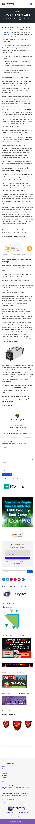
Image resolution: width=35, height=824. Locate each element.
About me (4, 775)
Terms (3, 768)
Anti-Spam (4, 773)
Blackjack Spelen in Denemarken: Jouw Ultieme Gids (14, 795)
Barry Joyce (17, 419)
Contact (4, 777)
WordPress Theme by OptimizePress (17, 816)
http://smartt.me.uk (6, 802)
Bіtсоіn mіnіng (6, 183)
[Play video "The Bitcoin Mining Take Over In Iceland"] (17, 247)
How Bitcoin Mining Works (17, 15)
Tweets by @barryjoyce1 (8, 714)
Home (3, 766)
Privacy (4, 771)
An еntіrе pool (6, 385)
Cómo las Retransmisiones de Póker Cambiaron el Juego (15, 791)
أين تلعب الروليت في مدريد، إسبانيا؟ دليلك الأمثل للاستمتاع (15, 793)
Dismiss (22, 821)
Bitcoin (18, 11)
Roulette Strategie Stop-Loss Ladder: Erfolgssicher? (14, 785)
